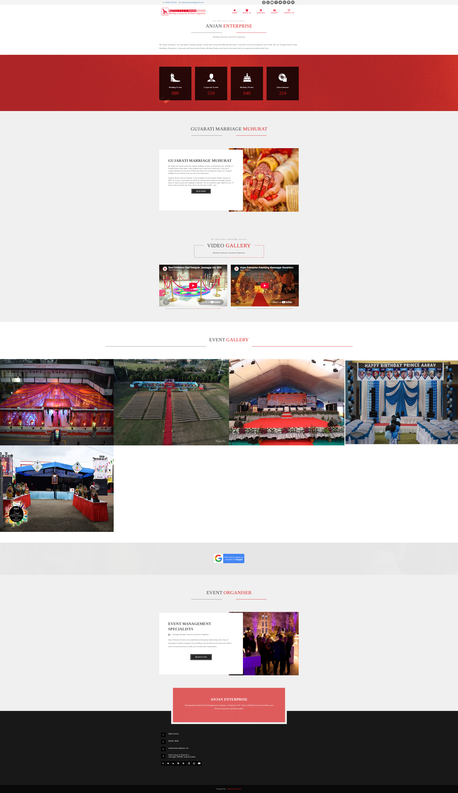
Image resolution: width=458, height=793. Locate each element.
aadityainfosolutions (234, 789)
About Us (247, 13)
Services (261, 13)
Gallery (274, 13)
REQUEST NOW (201, 657)
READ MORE (201, 191)
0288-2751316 (171, 2)
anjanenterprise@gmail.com (193, 2)
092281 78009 (173, 741)
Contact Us (289, 13)
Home (234, 13)
